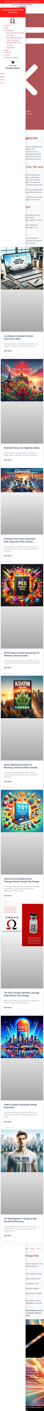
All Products (9, 30)
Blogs (7, 50)
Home (7, 25)
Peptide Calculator (11, 57)
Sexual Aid (11, 48)
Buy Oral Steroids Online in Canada (16, 34)
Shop (6, 28)
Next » (38, 1249)
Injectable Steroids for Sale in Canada (15, 39)
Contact (7, 55)
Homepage (29, 1303)
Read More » (8, 351)
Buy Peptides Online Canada (14, 44)
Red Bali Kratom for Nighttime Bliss (22, 448)
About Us (8, 52)
